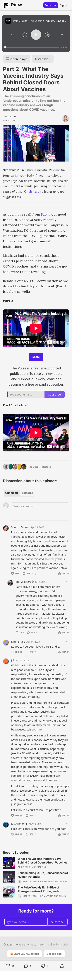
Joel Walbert (23, 581)
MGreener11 (19, 823)
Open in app (19, 59)
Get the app (54, 954)
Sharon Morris (20, 527)
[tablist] (19, 492)
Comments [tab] (11, 492)
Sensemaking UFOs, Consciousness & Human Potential (43, 874)
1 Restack (45, 466)
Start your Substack (26, 954)
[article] (36, 863)
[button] (10, 34)
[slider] (32, 47)
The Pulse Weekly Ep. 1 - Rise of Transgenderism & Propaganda (38, 889)
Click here (31, 191)
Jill (12, 660)
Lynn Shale (18, 641)
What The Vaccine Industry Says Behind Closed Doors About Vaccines (42, 860)
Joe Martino (10, 116)
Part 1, (45, 214)
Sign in (64, 5)
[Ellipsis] (67, 527)
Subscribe (50, 5)
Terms (42, 944)
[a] (9, 863)
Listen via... (43, 59)
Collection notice (58, 944)
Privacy (31, 944)
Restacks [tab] (27, 492)
